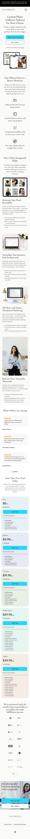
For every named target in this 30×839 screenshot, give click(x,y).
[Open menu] (26, 10)
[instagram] (15, 832)
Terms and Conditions (20, 824)
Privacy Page (14, 4)
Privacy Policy (8, 824)
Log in (22, 47)
